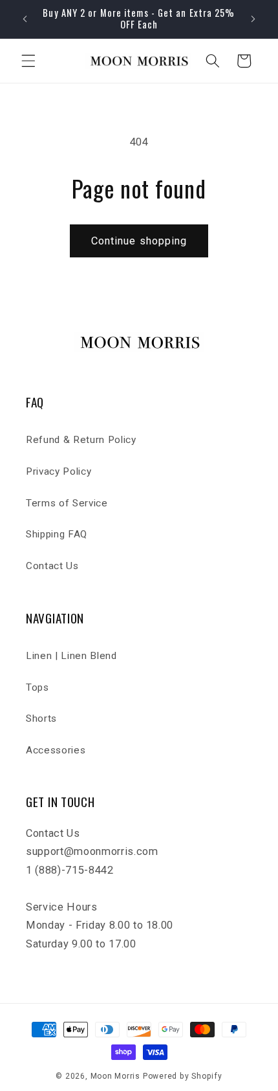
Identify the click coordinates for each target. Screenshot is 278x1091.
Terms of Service (67, 503)
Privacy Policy (58, 471)
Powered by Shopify (182, 1076)
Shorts (41, 718)
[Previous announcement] (25, 19)
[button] (28, 60)
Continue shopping (139, 241)
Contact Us (52, 566)
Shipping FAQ (56, 534)
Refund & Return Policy (81, 440)
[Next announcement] (253, 19)
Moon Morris (115, 1076)
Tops (37, 687)
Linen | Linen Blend (71, 656)
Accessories (55, 750)
